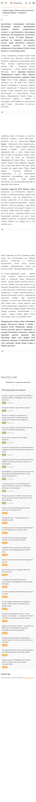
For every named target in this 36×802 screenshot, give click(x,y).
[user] (26, 3)
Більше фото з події (9, 377)
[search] (6, 3)
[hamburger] (2, 3)
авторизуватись (29, 677)
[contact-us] (34, 3)
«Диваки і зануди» (27, 80)
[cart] (30, 3)
